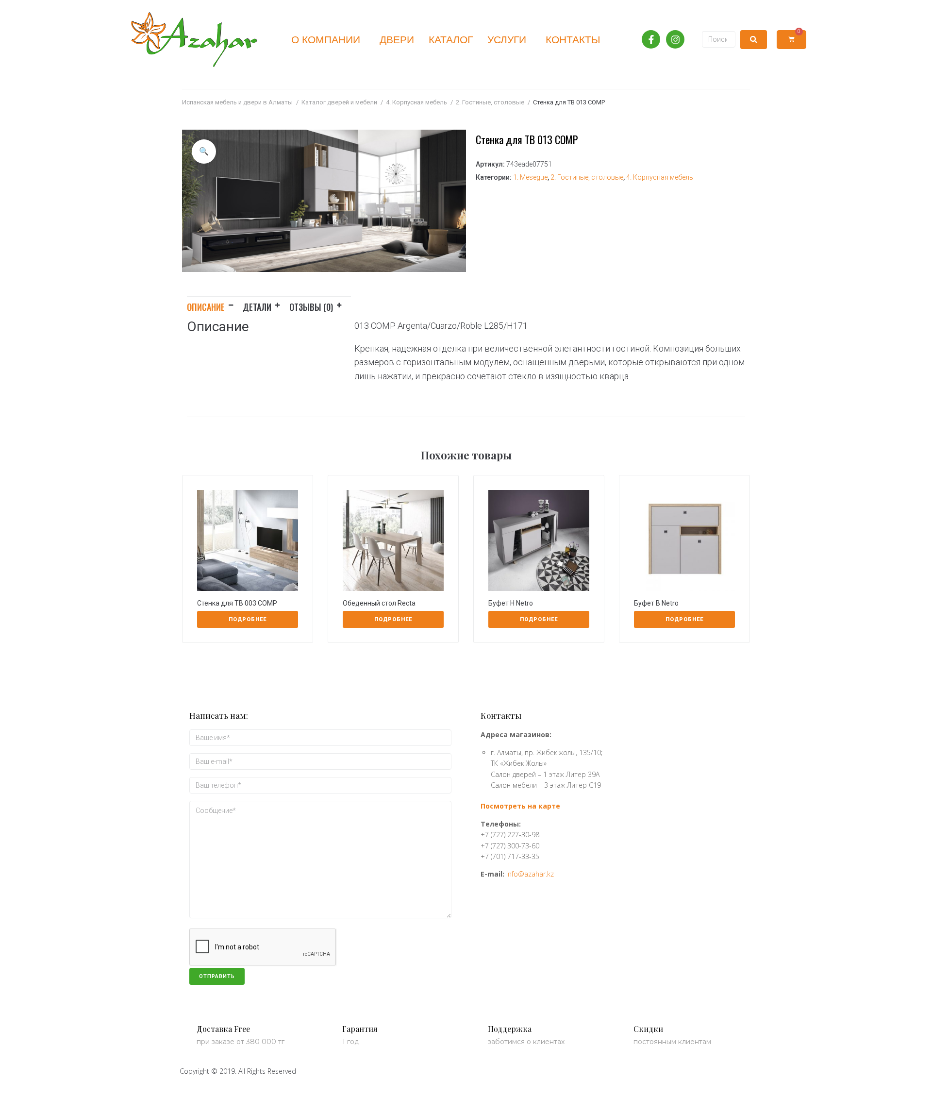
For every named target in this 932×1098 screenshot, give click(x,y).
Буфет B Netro (656, 603)
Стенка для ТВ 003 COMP (237, 603)
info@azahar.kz (530, 873)
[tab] (215, 305)
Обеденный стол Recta (379, 603)
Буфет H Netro (510, 603)
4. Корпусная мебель (416, 102)
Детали (257, 307)
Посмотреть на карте (520, 806)
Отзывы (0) (311, 307)
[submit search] (753, 39)
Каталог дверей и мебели (339, 102)
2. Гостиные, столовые (490, 102)
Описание (206, 307)
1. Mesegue (530, 177)
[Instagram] (675, 39)
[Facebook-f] (651, 39)
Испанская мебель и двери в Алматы (237, 102)
